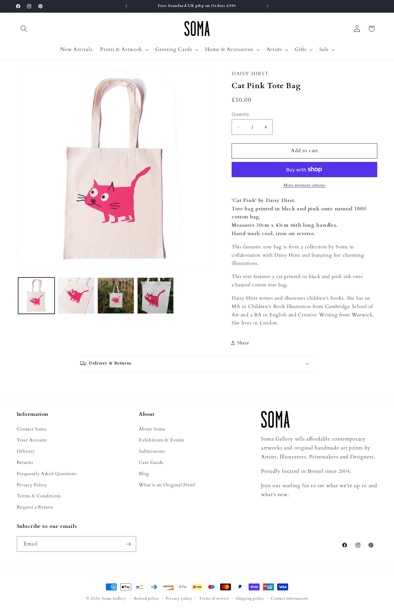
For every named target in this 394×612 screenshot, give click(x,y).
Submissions (152, 451)
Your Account (32, 440)
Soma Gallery (114, 598)
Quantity (240, 114)
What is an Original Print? (167, 485)
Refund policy (146, 598)
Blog (144, 474)
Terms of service (214, 598)
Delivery (26, 451)
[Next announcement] (267, 6)
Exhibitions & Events (161, 440)
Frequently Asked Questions (47, 474)
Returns (25, 462)
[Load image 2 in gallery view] (76, 295)
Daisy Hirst (250, 73)
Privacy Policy (32, 485)
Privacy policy (179, 598)
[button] (24, 28)
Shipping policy (250, 598)
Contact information (289, 598)
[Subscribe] (128, 544)
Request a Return (35, 507)
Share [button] (243, 343)
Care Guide (151, 462)
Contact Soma (32, 429)
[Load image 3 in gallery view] (115, 295)
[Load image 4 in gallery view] (155, 295)
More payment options (305, 185)
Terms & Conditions (39, 496)
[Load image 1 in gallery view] (36, 295)
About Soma (152, 429)
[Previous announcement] (126, 6)
